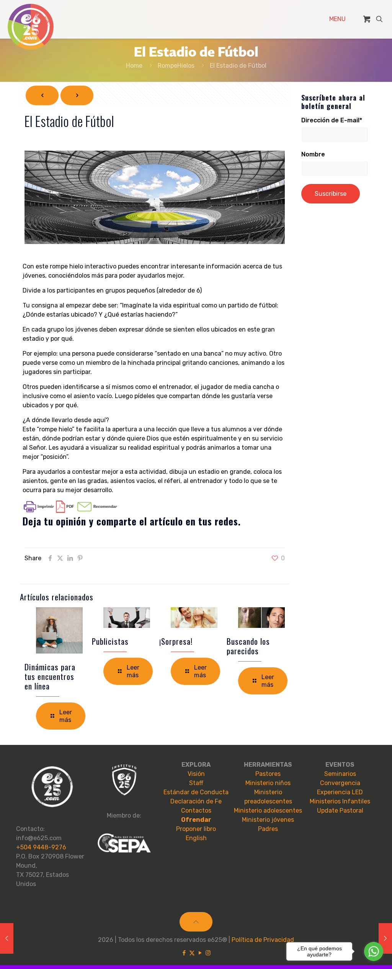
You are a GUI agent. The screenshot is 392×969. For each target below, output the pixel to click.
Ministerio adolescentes (268, 810)
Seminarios (340, 773)
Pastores (268, 773)
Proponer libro (196, 828)
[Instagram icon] (208, 952)
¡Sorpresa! (176, 641)
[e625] (31, 27)
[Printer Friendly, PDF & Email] (70, 510)
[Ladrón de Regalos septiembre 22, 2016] (385, 938)
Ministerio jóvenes (268, 819)
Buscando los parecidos (248, 646)
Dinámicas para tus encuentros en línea (49, 676)
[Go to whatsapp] (373, 951)
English (196, 838)
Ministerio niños (268, 783)
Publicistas (110, 641)
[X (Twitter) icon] (192, 952)
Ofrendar (196, 819)
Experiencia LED (340, 792)
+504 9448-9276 (41, 847)
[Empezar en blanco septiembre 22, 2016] (6, 938)
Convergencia (340, 783)
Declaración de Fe (196, 801)
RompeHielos (176, 65)
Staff (196, 783)
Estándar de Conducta (196, 792)
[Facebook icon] (184, 952)
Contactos (196, 810)
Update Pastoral (340, 810)
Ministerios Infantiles (340, 801)
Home (134, 65)
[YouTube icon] (200, 952)
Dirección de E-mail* (331, 120)
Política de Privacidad (263, 939)
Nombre (313, 154)
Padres (268, 828)
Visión (196, 773)
